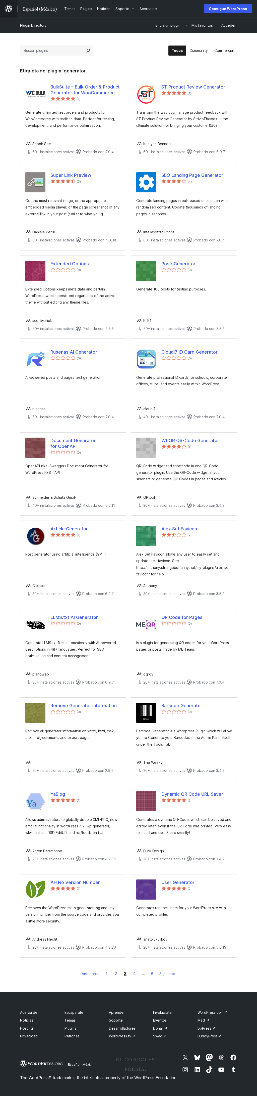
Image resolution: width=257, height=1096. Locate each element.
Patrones (72, 1036)
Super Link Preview (70, 175)
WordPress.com (213, 1012)
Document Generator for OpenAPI (73, 443)
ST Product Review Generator (193, 87)
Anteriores (90, 974)
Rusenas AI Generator (73, 352)
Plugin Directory (33, 25)
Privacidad (29, 1036)
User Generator (178, 882)
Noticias (26, 1020)
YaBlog (57, 794)
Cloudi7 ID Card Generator (189, 352)
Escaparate (74, 1012)
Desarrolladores (122, 1028)
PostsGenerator (178, 263)
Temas (70, 1020)
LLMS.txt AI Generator (74, 617)
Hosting (26, 1028)
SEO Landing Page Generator (192, 175)
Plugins (70, 1028)
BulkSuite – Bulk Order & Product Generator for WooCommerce (85, 89)
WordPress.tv (122, 1036)
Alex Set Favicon (179, 528)
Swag (160, 1036)
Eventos (160, 1020)
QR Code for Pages (182, 617)
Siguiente (167, 974)
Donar (160, 1028)
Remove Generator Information (83, 705)
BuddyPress (210, 1036)
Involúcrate (162, 1012)
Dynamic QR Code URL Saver (192, 794)
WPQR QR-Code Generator (190, 440)
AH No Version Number (75, 882)
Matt (203, 1020)
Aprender (117, 1012)
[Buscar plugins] (88, 51)
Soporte (116, 1020)
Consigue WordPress (228, 9)
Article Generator (69, 528)
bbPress (207, 1028)
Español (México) (81, 1064)
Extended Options (69, 263)
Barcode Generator (181, 705)
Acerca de (28, 1012)
